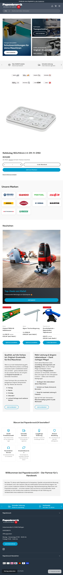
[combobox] (31, 11)
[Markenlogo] (8, 195)
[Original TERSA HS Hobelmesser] (11, 315)
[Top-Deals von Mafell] (31, 259)
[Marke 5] (15, 82)
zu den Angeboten (39, 1)
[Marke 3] (37, 75)
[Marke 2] (26, 75)
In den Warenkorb (42, 164)
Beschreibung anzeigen (10, 174)
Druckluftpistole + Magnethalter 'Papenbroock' (48, 330)
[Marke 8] (47, 82)
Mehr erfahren (37, 53)
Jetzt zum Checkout (31, 170)
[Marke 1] (15, 75)
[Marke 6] (26, 82)
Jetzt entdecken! (11, 407)
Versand (11, 160)
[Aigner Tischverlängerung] (31, 315)
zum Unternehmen (10, 544)
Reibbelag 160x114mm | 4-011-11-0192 (22, 153)
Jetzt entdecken (10, 52)
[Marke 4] (47, 75)
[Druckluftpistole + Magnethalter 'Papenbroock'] (51, 315)
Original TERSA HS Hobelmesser (8, 329)
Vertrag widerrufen (9, 571)
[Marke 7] (37, 82)
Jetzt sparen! (31, 300)
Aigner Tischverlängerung (31, 328)
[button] (56, 6)
